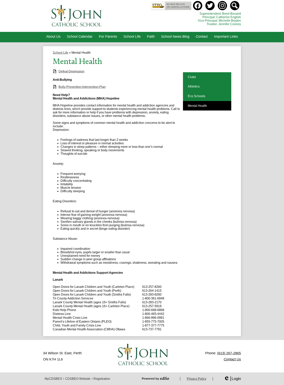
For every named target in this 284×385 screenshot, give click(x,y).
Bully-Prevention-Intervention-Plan (82, 86)
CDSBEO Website (77, 378)
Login (232, 379)
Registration (102, 378)
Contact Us (232, 359)
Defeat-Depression (71, 71)
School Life (60, 52)
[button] (53, 37)
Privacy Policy (196, 378)
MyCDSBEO (53, 378)
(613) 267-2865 (229, 353)
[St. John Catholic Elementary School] (77, 16)
